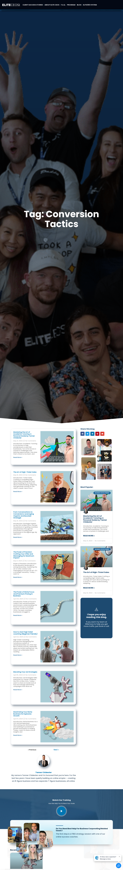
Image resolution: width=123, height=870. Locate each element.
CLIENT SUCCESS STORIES (33, 5)
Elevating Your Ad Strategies (25, 672)
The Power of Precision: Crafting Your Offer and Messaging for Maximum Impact (23, 555)
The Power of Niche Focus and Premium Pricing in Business (23, 594)
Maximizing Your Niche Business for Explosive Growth (22, 714)
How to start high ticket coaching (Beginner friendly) (25, 633)
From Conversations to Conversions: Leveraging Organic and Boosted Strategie (23, 515)
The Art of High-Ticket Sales (24, 472)
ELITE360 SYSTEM (90, 5)
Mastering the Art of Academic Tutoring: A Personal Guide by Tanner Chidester (24, 435)
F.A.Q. (63, 5)
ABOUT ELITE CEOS (52, 5)
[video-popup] (61, 811)
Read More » (17, 457)
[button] (82, 434)
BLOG (79, 5)
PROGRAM (71, 5)
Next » (56, 749)
